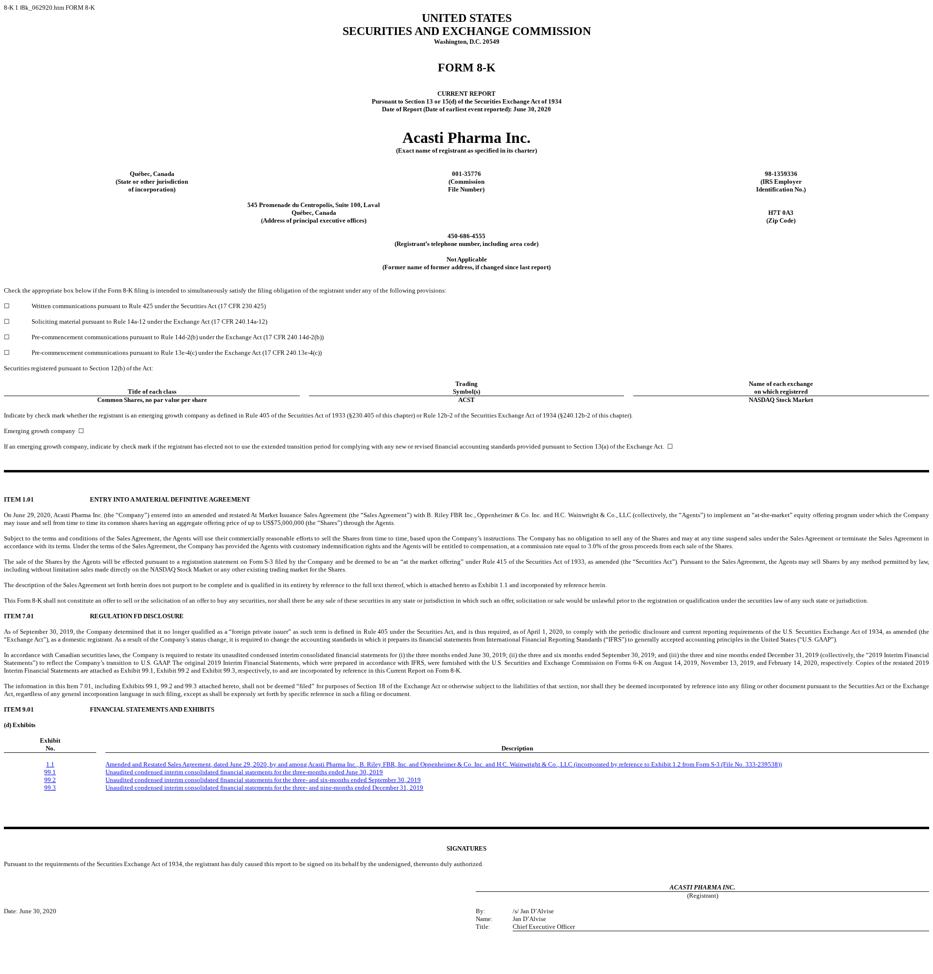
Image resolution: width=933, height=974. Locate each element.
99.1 (50, 772)
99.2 (50, 779)
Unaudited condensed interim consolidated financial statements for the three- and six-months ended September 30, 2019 (263, 779)
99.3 (50, 787)
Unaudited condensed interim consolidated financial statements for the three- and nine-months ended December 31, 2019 (264, 787)
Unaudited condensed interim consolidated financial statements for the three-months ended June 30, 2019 (244, 772)
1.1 (50, 764)
